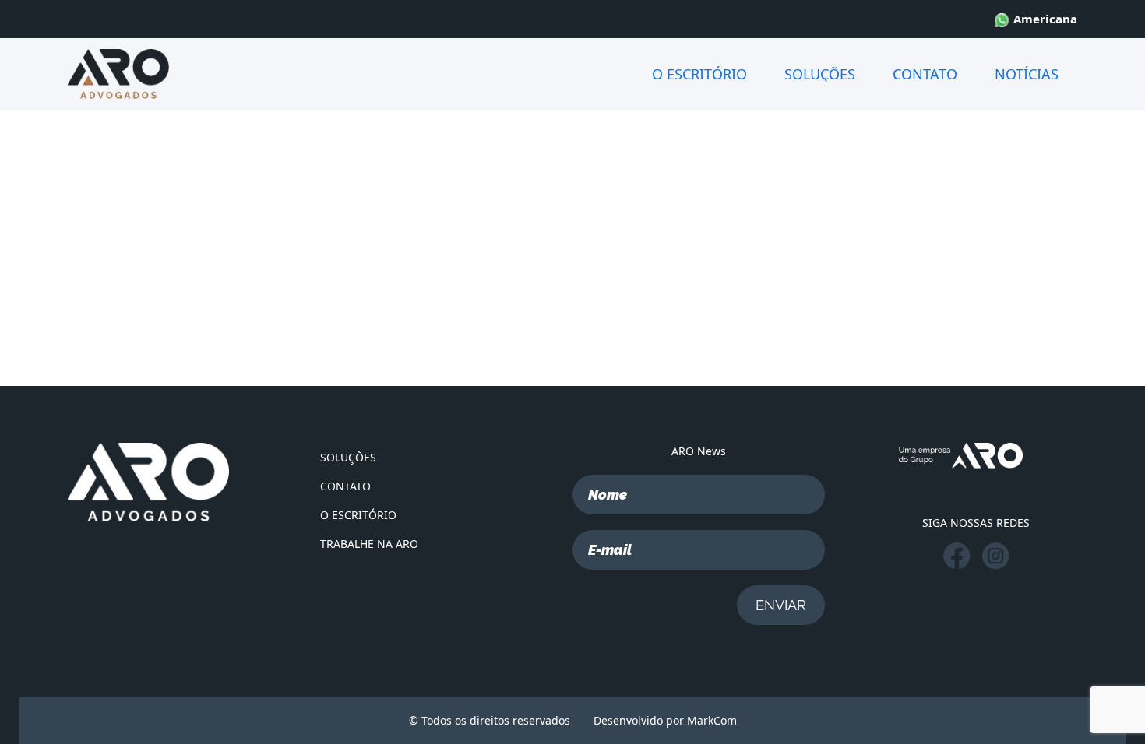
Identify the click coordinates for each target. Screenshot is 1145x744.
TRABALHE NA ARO (369, 543)
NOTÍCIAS (1027, 74)
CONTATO (925, 74)
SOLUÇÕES (819, 74)
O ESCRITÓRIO (699, 74)
